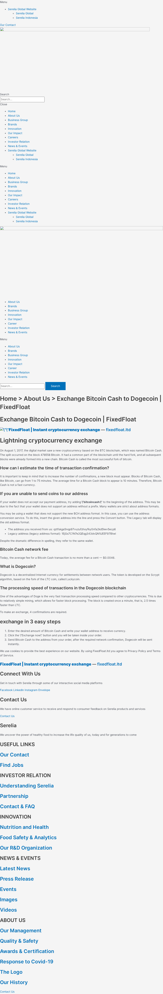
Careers (13, 137)
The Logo (11, 972)
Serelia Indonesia (27, 17)
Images (8, 899)
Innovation (14, 128)
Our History (14, 982)
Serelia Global (24, 13)
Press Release (17, 879)
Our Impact (15, 133)
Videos (8, 910)
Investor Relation (19, 141)
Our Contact (14, 755)
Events (8, 889)
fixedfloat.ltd (118, 429)
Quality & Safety (19, 941)
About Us (14, 115)
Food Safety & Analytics (28, 837)
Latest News (15, 868)
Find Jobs (11, 765)
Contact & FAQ (17, 806)
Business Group (18, 120)
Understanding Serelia (27, 786)
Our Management (21, 931)
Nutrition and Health (24, 827)
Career (12, 323)
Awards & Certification (27, 951)
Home (12, 111)
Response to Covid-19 (26, 962)
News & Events (17, 146)
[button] (81, 2)
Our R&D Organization (26, 848)
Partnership (14, 796)
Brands (12, 124)
